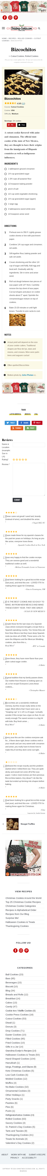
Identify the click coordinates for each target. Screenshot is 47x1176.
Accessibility (29, 1158)
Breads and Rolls (14, 994)
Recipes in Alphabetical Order (21, 910)
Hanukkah (11, 1063)
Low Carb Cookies (15, 1075)
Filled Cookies (13, 1038)
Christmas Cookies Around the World (23, 898)
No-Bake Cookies (15, 1087)
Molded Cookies (14, 1079)
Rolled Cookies (25, 38)
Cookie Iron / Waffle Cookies (19, 1010)
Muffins (9, 1083)
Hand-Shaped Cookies (17, 1058)
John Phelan (27, 375)
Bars (8, 978)
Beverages (11, 982)
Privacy (14, 1158)
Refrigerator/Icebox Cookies (18, 1115)
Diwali (9, 1022)
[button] (3, 28)
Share (26, 423)
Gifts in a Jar (12, 1046)
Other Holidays (13, 1095)
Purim (9, 1111)
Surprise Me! (12, 918)
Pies (8, 1107)
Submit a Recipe (37, 1155)
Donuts (9, 1026)
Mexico (27, 414)
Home (4, 38)
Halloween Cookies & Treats (20, 922)
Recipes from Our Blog (17, 914)
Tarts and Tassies (15, 1131)
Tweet (12, 423)
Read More (9, 645)
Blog (8, 990)
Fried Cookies (13, 1043)
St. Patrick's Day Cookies (19, 1127)
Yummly (18, 428)
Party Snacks (12, 1099)
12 (23, 104)
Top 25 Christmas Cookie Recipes (23, 902)
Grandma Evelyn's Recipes (19, 1050)
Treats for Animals (15, 1139)
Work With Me (18, 1155)
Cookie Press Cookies (17, 1014)
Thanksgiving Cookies (17, 926)
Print (32, 428)
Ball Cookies (12, 974)
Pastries (10, 1103)
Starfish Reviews (40, 813)
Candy (9, 1006)
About (4, 1155)
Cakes (9, 1002)
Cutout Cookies (17, 56)
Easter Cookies (13, 1034)
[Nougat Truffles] (12, 824)
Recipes (12, 38)
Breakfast (10, 998)
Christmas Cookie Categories (21, 906)
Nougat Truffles (28, 824)
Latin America (15, 414)
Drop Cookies (13, 1030)
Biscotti (9, 986)
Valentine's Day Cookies (18, 1143)
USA (35, 414)
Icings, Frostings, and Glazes (19, 1067)
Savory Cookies (14, 1123)
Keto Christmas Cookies (18, 1071)
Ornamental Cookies (16, 1091)
